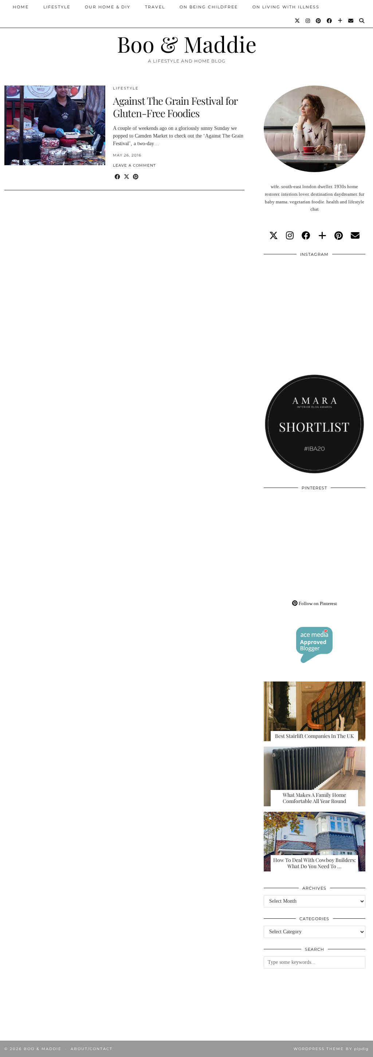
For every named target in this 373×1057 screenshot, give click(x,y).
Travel (155, 6)
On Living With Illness (285, 6)
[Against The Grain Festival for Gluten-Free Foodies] (54, 125)
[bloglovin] (322, 236)
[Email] (351, 21)
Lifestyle (56, 6)
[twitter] (273, 236)
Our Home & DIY (107, 6)
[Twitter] (298, 21)
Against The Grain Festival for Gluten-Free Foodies (175, 107)
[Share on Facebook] (117, 177)
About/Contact (92, 1048)
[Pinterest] (319, 21)
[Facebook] (330, 21)
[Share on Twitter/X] (126, 177)
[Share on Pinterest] (135, 177)
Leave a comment (134, 165)
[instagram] (290, 236)
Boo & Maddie (186, 43)
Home (21, 6)
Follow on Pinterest (317, 603)
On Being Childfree (209, 6)
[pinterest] (338, 236)
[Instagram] (308, 21)
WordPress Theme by (331, 1048)
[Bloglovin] (340, 21)
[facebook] (306, 236)
